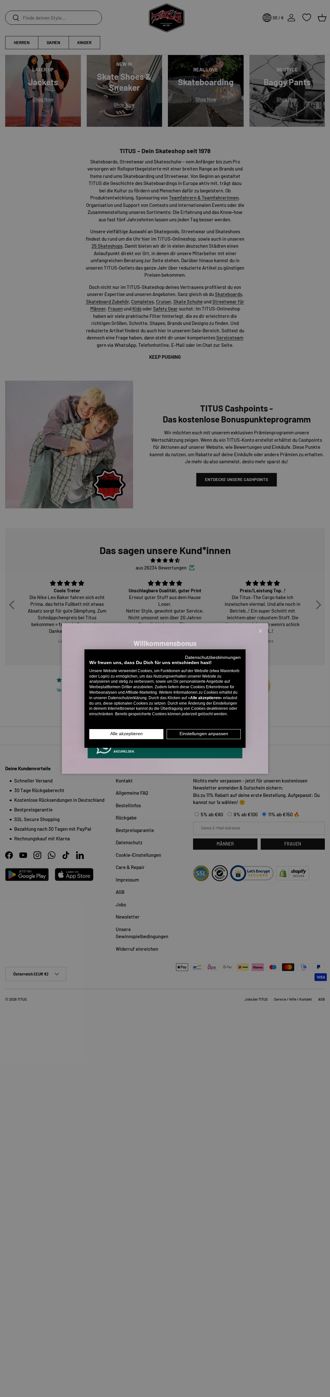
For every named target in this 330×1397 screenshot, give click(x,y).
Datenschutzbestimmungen (213, 657)
